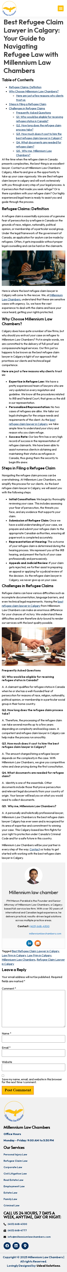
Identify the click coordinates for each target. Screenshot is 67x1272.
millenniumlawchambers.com (45, 933)
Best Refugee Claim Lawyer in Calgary (35, 951)
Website (7, 1061)
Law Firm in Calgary (14, 955)
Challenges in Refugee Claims (27, 108)
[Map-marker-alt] (25, 1245)
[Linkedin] (29, 943)
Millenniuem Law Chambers (18, 959)
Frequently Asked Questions (33, 112)
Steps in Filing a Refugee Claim (27, 104)
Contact (35, 849)
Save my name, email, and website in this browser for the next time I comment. (32, 1080)
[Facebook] (7, 1245)
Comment (9, 988)
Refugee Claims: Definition (25, 87)
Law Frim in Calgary (39, 955)
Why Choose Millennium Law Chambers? (34, 91)
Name (6, 1033)
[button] (61, 8)
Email (6, 1047)
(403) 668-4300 (39, 926)
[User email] (37, 943)
